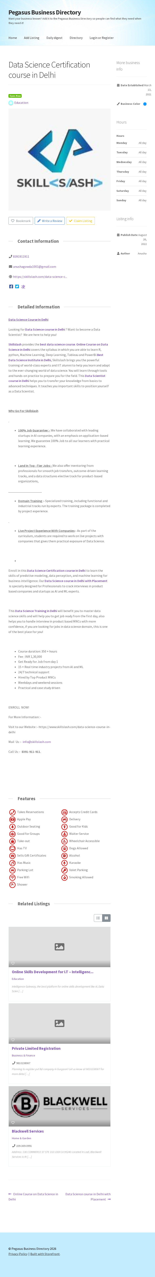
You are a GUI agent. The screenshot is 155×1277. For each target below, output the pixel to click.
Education (18, 979)
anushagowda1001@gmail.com (34, 267)
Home (12, 38)
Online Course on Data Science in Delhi (33, 1196)
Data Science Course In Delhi (28, 319)
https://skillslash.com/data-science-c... (40, 277)
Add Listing (31, 38)
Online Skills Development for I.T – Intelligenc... (52, 971)
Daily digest (54, 38)
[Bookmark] (13, 963)
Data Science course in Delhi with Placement (88, 1196)
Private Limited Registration (36, 1048)
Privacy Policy (17, 1254)
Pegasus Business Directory (44, 12)
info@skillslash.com (37, 742)
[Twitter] (17, 287)
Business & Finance (23, 1055)
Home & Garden (21, 1138)
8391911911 (21, 256)
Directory (76, 38)
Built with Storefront (45, 1254)
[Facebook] (11, 287)
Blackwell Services (28, 1131)
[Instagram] (23, 287)
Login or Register (102, 38)
